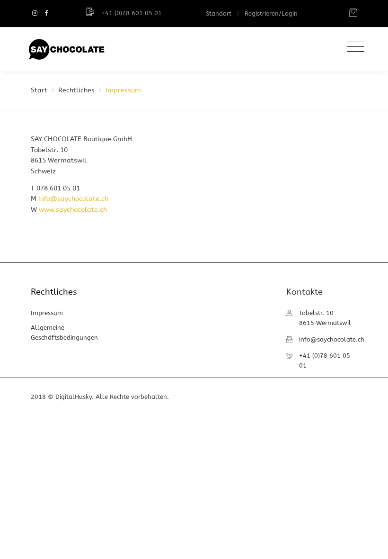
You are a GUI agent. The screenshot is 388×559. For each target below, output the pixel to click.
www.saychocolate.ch (73, 210)
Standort (218, 13)
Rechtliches (76, 90)
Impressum (47, 312)
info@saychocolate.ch (73, 199)
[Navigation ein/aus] (353, 47)
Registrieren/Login (271, 13)
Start (39, 90)
